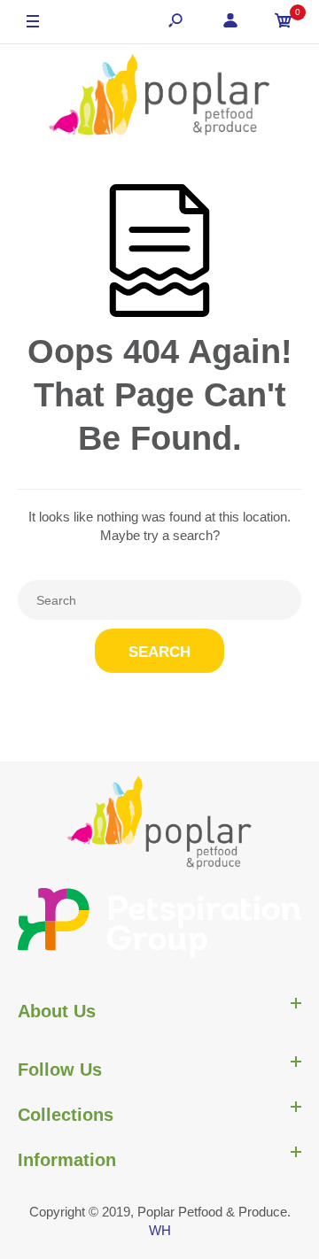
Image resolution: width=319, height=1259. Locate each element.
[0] (283, 23)
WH (160, 1230)
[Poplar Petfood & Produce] (159, 96)
